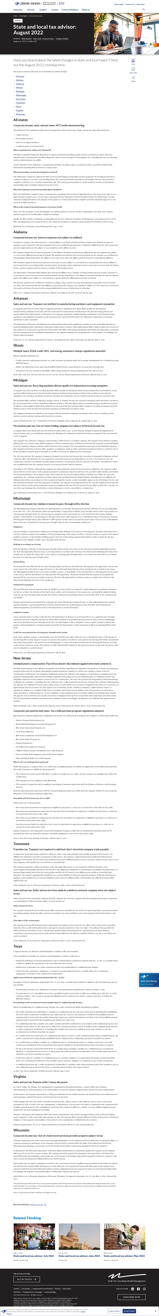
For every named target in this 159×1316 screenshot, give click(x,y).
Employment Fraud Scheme (43, 1289)
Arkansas (20, 84)
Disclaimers (26, 1289)
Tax (45, 1205)
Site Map (16, 1292)
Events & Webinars (70, 10)
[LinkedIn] (132, 1289)
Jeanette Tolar (48, 39)
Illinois (19, 88)
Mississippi (21, 95)
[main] (79, 658)
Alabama (19, 80)
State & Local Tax (36, 1205)
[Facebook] (138, 1289)
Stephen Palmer (62, 39)
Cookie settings (50, 1292)
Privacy (58, 1289)
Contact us (129, 4)
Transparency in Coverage (32, 1292)
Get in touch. (25, 1279)
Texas (18, 107)
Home (15, 16)
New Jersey (21, 99)
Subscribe (141, 4)
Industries (17, 10)
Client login (118, 4)
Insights (43, 10)
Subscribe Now (131, 1297)
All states (20, 76)
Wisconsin (20, 114)
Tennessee (20, 103)
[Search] (144, 9)
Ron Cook (37, 39)
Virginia (19, 111)
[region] (79, 1311)
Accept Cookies (129, 1311)
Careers (55, 10)
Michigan (20, 92)
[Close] (155, 1311)
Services (31, 10)
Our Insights (23, 16)
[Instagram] (144, 1289)
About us (86, 10)
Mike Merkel (26, 39)
